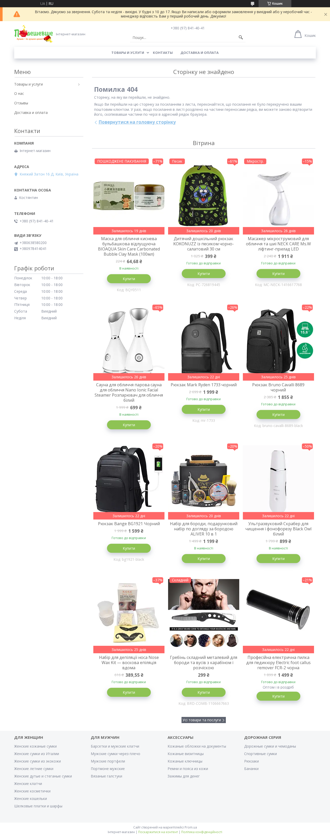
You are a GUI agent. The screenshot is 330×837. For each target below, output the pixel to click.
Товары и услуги (127, 52)
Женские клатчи (28, 783)
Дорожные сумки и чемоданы (270, 746)
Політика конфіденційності (201, 832)
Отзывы (21, 103)
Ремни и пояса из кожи (188, 768)
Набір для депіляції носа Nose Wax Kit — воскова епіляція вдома (129, 662)
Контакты (163, 52)
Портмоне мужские (108, 768)
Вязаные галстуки (106, 776)
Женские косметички (32, 791)
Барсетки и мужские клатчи (115, 746)
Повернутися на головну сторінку (137, 122)
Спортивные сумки (260, 753)
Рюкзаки (251, 761)
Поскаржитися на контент (158, 832)
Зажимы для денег (184, 776)
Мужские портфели (108, 761)
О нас (19, 93)
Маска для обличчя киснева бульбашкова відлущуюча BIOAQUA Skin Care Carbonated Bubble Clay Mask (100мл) (129, 246)
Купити (129, 278)
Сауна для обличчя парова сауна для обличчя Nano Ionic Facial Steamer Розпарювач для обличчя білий (129, 392)
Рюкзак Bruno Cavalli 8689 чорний (278, 387)
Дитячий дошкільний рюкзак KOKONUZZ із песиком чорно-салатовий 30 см (203, 244)
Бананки (251, 768)
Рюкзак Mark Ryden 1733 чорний (204, 384)
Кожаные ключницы (185, 761)
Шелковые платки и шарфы (38, 805)
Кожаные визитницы (186, 753)
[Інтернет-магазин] (33, 34)
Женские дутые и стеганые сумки (43, 776)
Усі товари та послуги (202, 719)
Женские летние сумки (33, 768)
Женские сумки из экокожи (37, 761)
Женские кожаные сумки (35, 746)
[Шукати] (240, 37)
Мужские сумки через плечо (115, 753)
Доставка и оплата (199, 52)
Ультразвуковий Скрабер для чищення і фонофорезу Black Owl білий (278, 529)
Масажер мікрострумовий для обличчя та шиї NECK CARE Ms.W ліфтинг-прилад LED (278, 244)
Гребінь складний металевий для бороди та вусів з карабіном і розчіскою (203, 662)
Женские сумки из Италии (36, 753)
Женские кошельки (30, 798)
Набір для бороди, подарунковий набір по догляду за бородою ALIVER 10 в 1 (203, 529)
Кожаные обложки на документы (197, 746)
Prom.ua (191, 827)
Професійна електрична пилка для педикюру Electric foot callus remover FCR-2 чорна (278, 662)
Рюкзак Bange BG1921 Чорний (129, 523)
